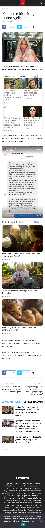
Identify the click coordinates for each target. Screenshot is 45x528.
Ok (23, 524)
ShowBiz (5, 9)
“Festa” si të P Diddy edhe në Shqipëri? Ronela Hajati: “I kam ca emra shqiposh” (12, 389)
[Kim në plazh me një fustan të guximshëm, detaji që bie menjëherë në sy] (8, 440)
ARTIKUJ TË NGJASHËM (11, 402)
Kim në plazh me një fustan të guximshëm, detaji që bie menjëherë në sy (28, 439)
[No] (42, 521)
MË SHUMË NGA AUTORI (33, 402)
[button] (42, 3)
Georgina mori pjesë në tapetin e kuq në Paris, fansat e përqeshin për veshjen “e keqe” (34, 390)
